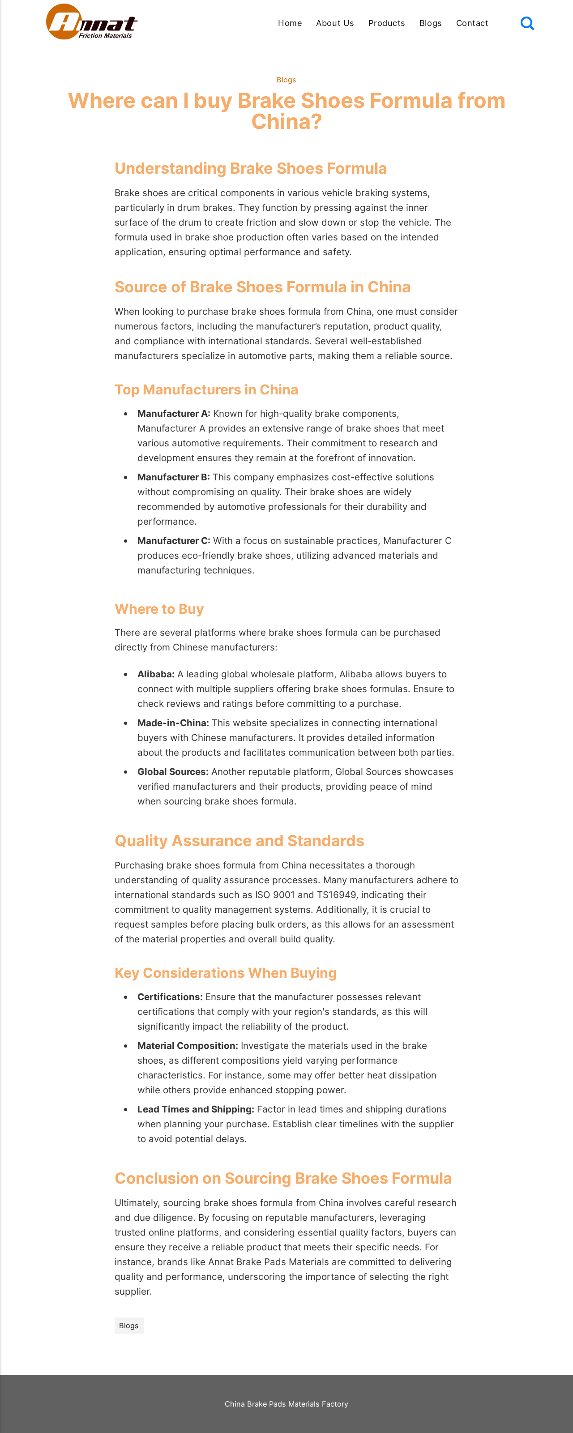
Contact (472, 23)
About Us (335, 23)
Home (290, 23)
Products (387, 23)
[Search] (527, 23)
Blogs (430, 23)
